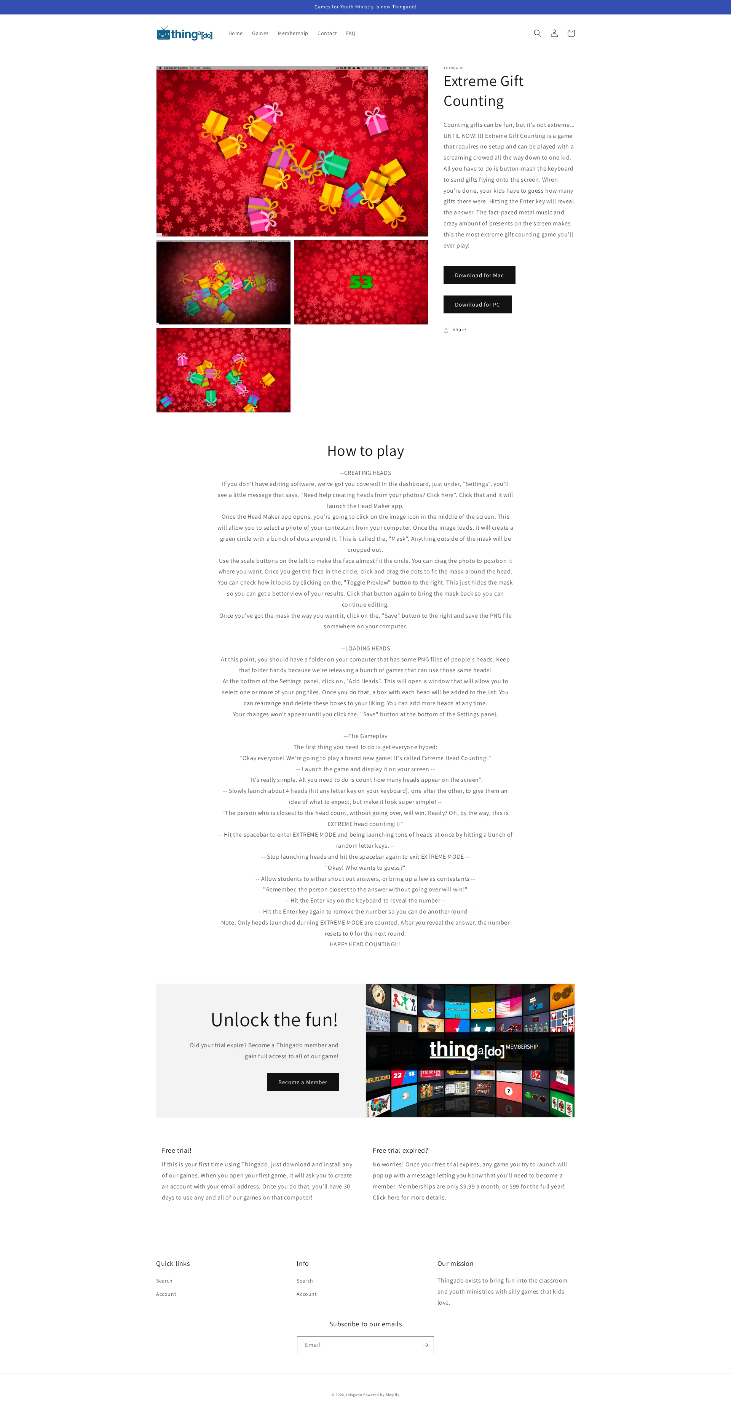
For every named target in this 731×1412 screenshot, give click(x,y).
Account (166, 1294)
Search (164, 1280)
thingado (354, 1394)
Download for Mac (479, 275)
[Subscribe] (425, 1345)
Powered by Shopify (381, 1394)
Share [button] (459, 329)
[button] (537, 33)
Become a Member (302, 1082)
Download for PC (477, 304)
